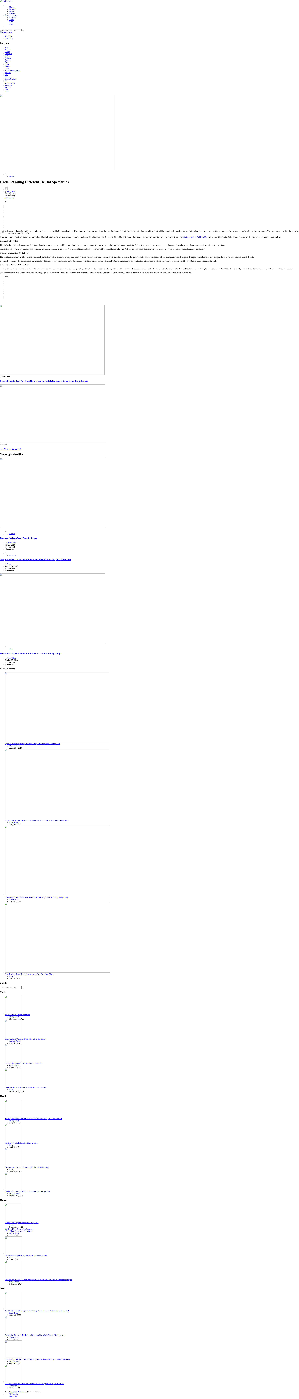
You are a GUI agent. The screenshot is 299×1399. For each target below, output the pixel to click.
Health (11, 11)
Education (8, 54)
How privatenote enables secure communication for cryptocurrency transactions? (34, 1384)
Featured (8, 58)
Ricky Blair (11, 192)
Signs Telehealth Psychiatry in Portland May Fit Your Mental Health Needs (32, 744)
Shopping (8, 85)
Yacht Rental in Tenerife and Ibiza (17, 1015)
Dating (7, 52)
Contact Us (9, 38)
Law (11, 22)
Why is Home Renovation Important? (18, 1231)
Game (7, 64)
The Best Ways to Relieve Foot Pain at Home (21, 1143)
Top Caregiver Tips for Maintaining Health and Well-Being (26, 1167)
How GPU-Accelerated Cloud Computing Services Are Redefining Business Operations (37, 1359)
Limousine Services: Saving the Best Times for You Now (26, 1087)
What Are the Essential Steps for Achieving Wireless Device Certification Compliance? (37, 820)
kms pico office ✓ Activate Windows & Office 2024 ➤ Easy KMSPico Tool (35, 559)
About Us (8, 36)
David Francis (14, 746)
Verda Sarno (13, 899)
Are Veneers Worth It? (10, 449)
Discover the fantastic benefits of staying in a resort (23, 1063)
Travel (11, 20)
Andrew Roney (15, 1041)
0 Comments (9, 198)
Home (11, 7)
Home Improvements (12, 71)
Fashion (12, 13)
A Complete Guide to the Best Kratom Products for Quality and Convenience (33, 1119)
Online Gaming (10, 79)
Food (7, 62)
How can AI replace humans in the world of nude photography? (30, 653)
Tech (11, 24)
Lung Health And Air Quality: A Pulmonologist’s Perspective (27, 1191)
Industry (8, 73)
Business (12, 9)
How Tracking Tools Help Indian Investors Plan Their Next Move (29, 974)
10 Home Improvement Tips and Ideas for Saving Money (26, 1255)
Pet (6, 81)
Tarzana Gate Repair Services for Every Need (21, 1223)
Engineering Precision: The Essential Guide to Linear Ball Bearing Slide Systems (34, 1335)
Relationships (10, 83)
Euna (9, 564)
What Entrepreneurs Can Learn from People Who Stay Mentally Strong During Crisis (36, 897)
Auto (6, 47)
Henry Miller (11, 658)
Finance (8, 60)
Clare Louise (11, 543)
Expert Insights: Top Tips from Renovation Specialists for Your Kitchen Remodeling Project (44, 381)
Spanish (8, 87)
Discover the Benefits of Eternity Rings (18, 538)
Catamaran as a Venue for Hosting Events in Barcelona (25, 1039)
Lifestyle (12, 18)
